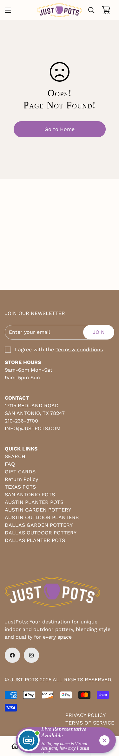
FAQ (10, 464)
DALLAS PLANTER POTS (35, 540)
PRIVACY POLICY (85, 715)
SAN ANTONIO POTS (30, 494)
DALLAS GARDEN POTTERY (39, 525)
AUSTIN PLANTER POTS (34, 502)
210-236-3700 (21, 421)
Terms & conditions (79, 350)
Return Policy (21, 479)
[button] (106, 10)
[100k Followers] (31, 655)
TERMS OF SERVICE (89, 723)
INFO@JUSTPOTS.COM (33, 428)
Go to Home (59, 129)
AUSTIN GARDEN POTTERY (38, 510)
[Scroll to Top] (107, 722)
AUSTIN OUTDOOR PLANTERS (42, 517)
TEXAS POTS (20, 487)
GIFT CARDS (20, 472)
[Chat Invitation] (63, 741)
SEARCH (15, 456)
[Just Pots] (59, 10)
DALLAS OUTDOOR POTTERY (40, 533)
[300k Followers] (12, 655)
